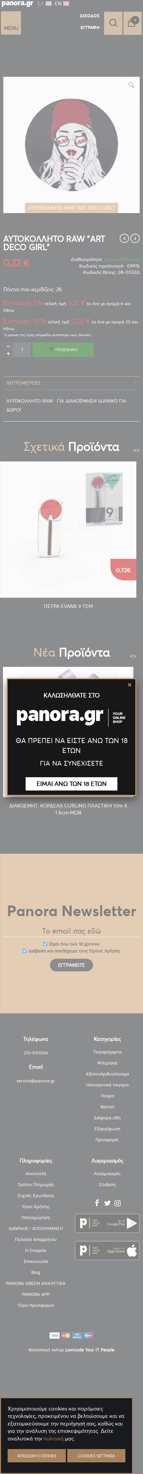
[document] (66, 1454)
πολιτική (54, 1438)
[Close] (129, 684)
